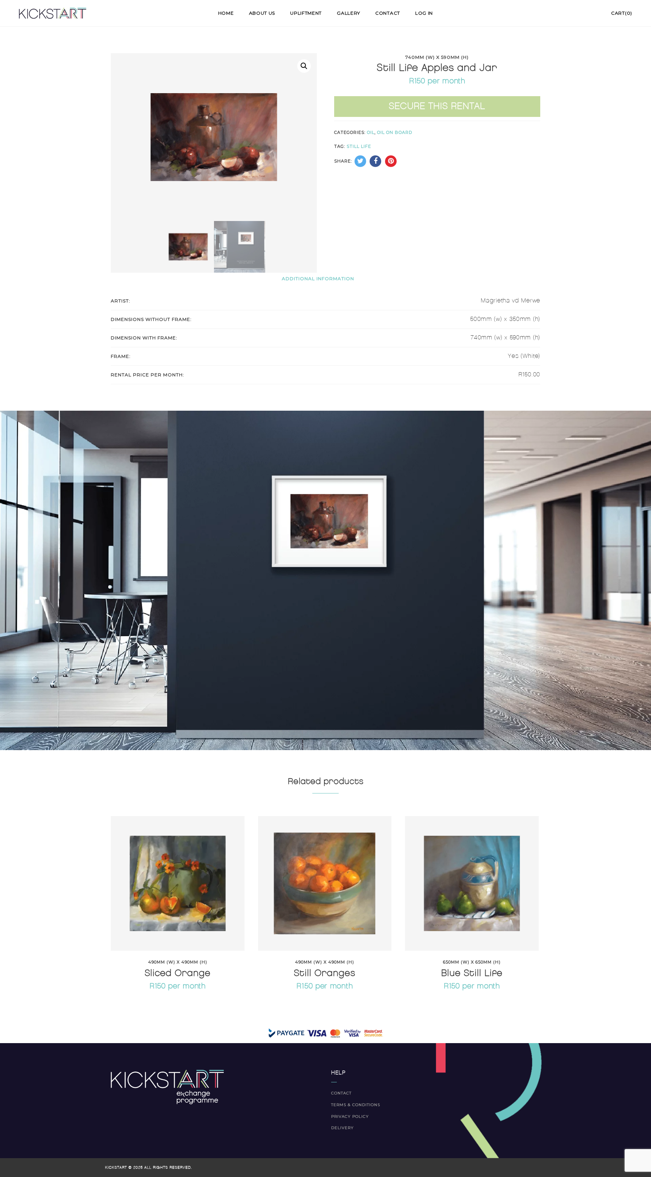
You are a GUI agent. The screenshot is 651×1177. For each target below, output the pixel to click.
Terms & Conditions (355, 1104)
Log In (424, 13)
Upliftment (306, 13)
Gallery (348, 13)
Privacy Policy (350, 1116)
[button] (304, 66)
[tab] (318, 278)
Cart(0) (621, 13)
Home (226, 13)
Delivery (342, 1127)
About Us (262, 13)
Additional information (318, 278)
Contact (387, 13)
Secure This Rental (437, 106)
